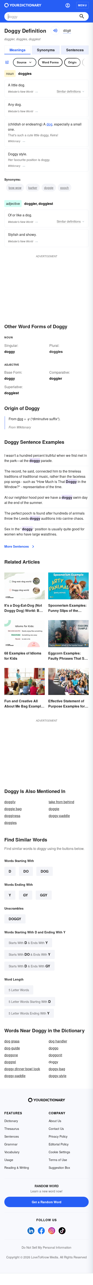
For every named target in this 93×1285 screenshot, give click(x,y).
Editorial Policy (59, 1144)
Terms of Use (58, 1160)
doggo (53, 1047)
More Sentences (16, 546)
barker (32, 187)
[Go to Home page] (22, 5)
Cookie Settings (59, 1152)
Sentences (75, 49)
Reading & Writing (16, 1167)
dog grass (11, 1041)
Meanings (18, 49)
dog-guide (12, 1047)
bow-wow (15, 187)
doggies (56, 351)
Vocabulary (11, 1152)
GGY (43, 895)
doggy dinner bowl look (22, 1068)
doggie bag (13, 808)
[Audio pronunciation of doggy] (55, 30)
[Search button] (81, 16)
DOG (44, 871)
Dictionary (11, 1121)
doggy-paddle (59, 815)
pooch (64, 187)
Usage (8, 1160)
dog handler (58, 1041)
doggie (48, 187)
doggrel (10, 1061)
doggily (10, 801)
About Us (55, 1121)
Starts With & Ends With (28, 942)
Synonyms (46, 49)
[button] (67, 5)
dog (49, 124)
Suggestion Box (59, 1167)
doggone (11, 1054)
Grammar (11, 1144)
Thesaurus (11, 1128)
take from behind (61, 801)
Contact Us (56, 1128)
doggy (15, 918)
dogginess (12, 815)
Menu (82, 5)
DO (26, 871)
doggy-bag (57, 1068)
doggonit (55, 1054)
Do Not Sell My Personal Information (46, 1247)
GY (25, 895)
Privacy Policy (58, 1136)
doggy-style (57, 1075)
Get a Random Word (46, 1202)
